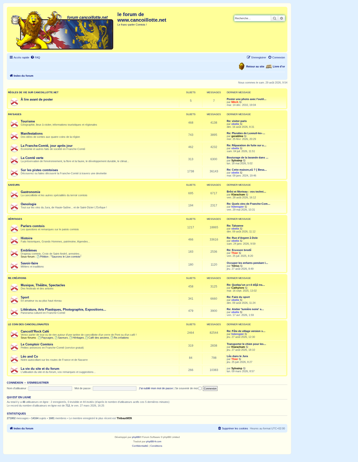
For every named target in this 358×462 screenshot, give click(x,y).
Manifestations (32, 133)
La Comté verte (32, 158)
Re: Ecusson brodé (239, 250)
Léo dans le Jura (237, 356)
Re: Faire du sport (238, 297)
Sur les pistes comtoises (39, 170)
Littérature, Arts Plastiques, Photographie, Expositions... (63, 309)
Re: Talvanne (235, 225)
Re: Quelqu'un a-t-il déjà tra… (246, 284)
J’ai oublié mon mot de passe (156, 388)
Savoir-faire (29, 263)
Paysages (14, 114)
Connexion (15, 382)
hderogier (237, 206)
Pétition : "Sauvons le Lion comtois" (60, 256)
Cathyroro (237, 287)
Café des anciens (98, 337)
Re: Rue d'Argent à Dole (242, 237)
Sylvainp (236, 160)
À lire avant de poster (37, 99)
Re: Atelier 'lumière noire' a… (245, 309)
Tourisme (28, 121)
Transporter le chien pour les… (246, 343)
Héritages (15, 219)
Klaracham (238, 194)
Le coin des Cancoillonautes (28, 324)
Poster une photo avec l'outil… (246, 99)
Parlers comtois (33, 226)
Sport (25, 297)
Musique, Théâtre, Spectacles (43, 285)
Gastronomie (30, 192)
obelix (235, 123)
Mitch (234, 102)
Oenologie (28, 204)
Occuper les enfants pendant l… (247, 262)
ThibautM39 (124, 418)
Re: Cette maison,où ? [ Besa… (247, 169)
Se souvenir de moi (186, 388)
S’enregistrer (38, 382)
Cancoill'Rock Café (35, 331)
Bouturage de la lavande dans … (247, 157)
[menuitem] (35, 57)
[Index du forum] (62, 29)
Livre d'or (279, 66)
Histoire (26, 238)
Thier (234, 252)
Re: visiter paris (237, 121)
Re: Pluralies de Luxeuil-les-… (246, 133)
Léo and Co (29, 356)
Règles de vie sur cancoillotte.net (33, 92)
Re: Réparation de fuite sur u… (246, 145)
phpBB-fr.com (153, 441)
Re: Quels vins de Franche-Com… (248, 203)
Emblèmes (29, 250)
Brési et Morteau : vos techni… (246, 191)
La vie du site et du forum (40, 368)
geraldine (237, 136)
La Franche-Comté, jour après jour (47, 146)
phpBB (136, 437)
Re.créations (17, 278)
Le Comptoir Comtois (37, 344)
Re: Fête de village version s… (246, 331)
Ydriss (235, 265)
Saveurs (14, 185)
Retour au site (255, 66)
